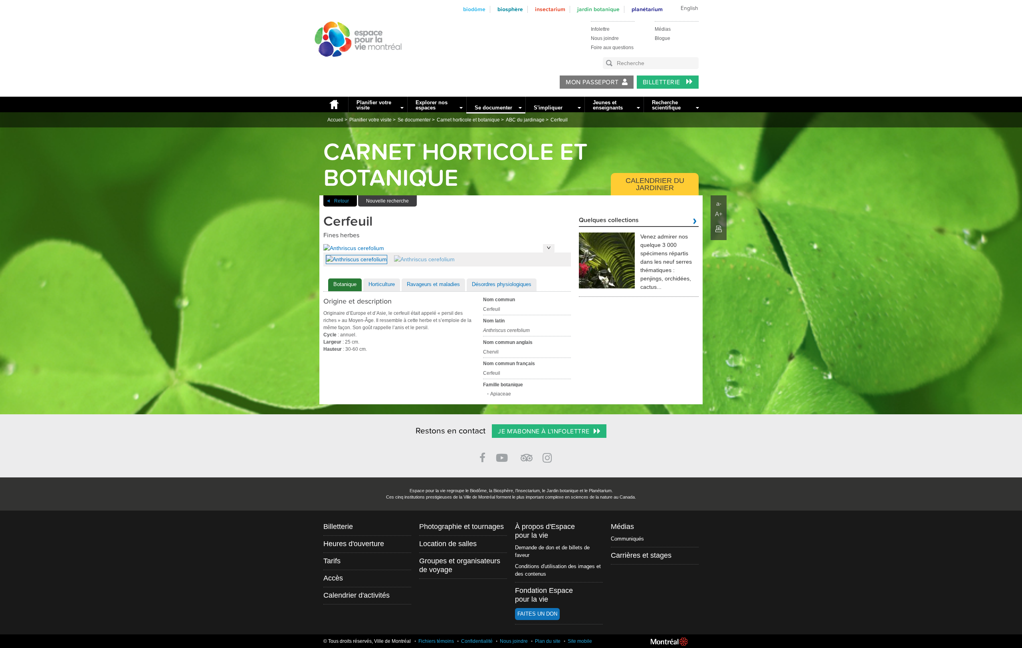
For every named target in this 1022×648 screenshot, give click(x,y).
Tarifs (332, 561)
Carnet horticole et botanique (468, 120)
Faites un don (537, 614)
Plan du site (548, 641)
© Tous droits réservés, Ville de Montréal (367, 641)
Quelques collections (609, 220)
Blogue (662, 38)
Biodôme (474, 9)
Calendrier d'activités (356, 595)
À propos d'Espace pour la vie (545, 531)
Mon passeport (592, 82)
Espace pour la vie (353, 64)
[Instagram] (549, 456)
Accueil (333, 104)
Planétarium (647, 9)
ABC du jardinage (525, 120)
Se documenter (493, 108)
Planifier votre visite (374, 105)
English (689, 8)
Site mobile (580, 641)
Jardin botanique (598, 9)
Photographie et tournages (461, 527)
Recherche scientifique (666, 105)
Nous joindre (605, 38)
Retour (341, 201)
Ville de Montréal (669, 642)
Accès (333, 578)
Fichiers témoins (436, 641)
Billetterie (662, 82)
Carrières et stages (641, 555)
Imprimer (718, 229)
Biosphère (510, 9)
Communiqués (627, 539)
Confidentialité (477, 641)
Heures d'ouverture (353, 544)
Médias (663, 29)
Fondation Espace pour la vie (544, 594)
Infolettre (600, 29)
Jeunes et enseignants (608, 105)
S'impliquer (548, 108)
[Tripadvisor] (527, 454)
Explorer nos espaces (432, 105)
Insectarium (550, 9)
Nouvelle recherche (387, 201)
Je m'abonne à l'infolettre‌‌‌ (543, 431)
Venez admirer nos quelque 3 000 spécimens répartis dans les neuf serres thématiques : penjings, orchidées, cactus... (666, 261)
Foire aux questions (612, 47)
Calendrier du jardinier (655, 184)
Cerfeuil (559, 120)
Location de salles (448, 544)
